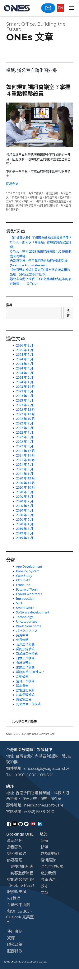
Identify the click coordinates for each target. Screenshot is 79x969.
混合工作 (64, 197)
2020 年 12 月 (25, 478)
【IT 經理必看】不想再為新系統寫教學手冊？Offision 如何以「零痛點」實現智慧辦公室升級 (41, 242)
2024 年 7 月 (24, 354)
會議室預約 (52, 193)
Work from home (28, 626)
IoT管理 (13, 898)
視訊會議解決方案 (26, 205)
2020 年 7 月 (24, 501)
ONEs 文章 (29, 37)
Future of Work (27, 589)
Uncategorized (27, 621)
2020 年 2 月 (24, 519)
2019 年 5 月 (24, 533)
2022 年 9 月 (24, 423)
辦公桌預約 (16, 853)
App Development (29, 566)
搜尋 (9, 305)
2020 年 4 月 (24, 510)
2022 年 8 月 (24, 428)
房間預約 (14, 847)
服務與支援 (16, 892)
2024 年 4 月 (24, 368)
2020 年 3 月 (24, 515)
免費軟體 (22, 640)
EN (60, 8)
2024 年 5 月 (24, 364)
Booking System (28, 571)
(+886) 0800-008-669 (33, 775)
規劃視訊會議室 (57, 201)
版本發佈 (22, 686)
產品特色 (14, 840)
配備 (44, 840)
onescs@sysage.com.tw (46, 768)
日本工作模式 (25, 658)
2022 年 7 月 (24, 432)
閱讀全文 (12, 184)
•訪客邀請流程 (21, 873)
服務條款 (14, 951)
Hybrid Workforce (29, 594)
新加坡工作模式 (27, 653)
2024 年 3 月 (24, 373)
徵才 (44, 886)
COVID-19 (23, 580)
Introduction (25, 598)
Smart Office (25, 608)
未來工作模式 (25, 667)
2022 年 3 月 (24, 446)
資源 (11, 938)
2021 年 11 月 (25, 455)
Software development (32, 612)
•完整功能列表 (21, 866)
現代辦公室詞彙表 (24, 721)
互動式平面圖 (18, 905)
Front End (23, 585)
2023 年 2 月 (24, 405)
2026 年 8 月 (24, 345)
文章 (44, 892)
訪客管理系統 (25, 695)
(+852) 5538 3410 (39, 811)
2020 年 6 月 (24, 506)
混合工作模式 (13, 201)
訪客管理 (14, 860)
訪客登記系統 (25, 690)
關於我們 (48, 873)
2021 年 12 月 (25, 451)
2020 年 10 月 (25, 487)
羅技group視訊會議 (35, 201)
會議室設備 (50, 197)
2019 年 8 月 (24, 529)
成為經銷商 (50, 853)
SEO (19, 603)
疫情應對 (48, 860)
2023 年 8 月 (24, 391)
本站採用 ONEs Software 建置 (38, 733)
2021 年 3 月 (24, 469)
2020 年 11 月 (25, 483)
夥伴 (44, 847)
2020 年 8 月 (24, 497)
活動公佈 (22, 676)
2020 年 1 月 (24, 524)
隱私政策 (14, 944)
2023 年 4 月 (24, 400)
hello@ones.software (43, 805)
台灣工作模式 (36, 193)
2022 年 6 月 (24, 437)
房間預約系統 (25, 649)
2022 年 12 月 (25, 409)
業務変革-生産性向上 (30, 672)
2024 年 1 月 (24, 382)
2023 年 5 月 (24, 396)
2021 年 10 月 (25, 460)
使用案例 (14, 931)
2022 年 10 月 (25, 419)
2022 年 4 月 (24, 442)
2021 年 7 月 (24, 464)
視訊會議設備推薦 (48, 205)
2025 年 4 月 (24, 350)
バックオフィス (27, 631)
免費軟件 (22, 635)
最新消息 (48, 879)
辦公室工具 (23, 699)
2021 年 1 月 (24, 474)
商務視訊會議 (19, 197)
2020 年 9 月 (24, 492)
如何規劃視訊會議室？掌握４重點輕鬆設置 (38, 90)
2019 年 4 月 (24, 538)
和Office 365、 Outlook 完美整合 (20, 917)
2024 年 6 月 (24, 359)
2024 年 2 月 (24, 377)
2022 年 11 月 (25, 414)
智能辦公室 (36, 197)
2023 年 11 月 (25, 387)
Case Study (24, 576)
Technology (24, 617)
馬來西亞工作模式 (28, 704)
